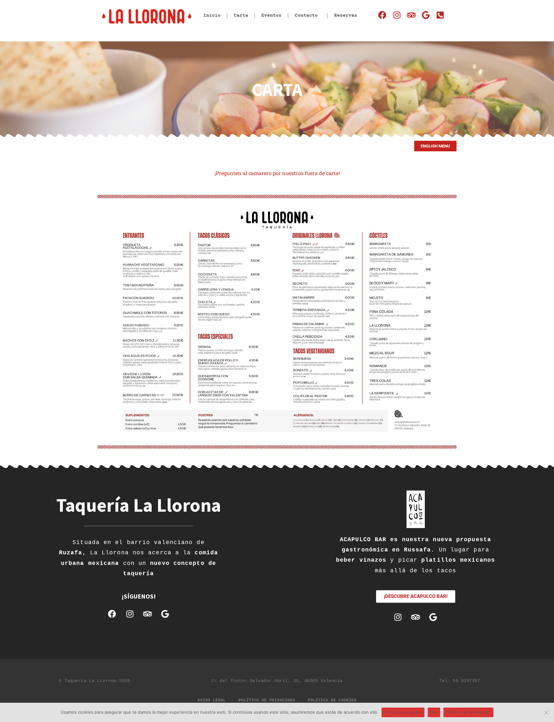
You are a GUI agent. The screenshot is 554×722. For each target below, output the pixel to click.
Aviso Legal (211, 700)
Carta (241, 15)
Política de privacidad (469, 712)
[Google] (425, 15)
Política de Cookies (332, 700)
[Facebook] (382, 15)
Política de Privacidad (267, 700)
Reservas (345, 15)
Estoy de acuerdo (403, 712)
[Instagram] (397, 15)
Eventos (271, 15)
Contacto (306, 15)
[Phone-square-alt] (440, 15)
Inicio (212, 15)
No (434, 712)
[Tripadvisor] (411, 15)
